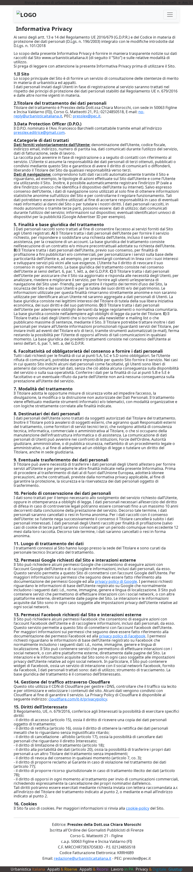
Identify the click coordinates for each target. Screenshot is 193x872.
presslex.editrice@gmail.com (39, 132)
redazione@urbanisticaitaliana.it (82, 858)
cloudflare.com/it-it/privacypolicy (77, 699)
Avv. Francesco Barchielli (151, 2)
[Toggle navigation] (170, 14)
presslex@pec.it (87, 116)
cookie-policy (137, 808)
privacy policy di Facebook (122, 636)
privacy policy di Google (116, 581)
